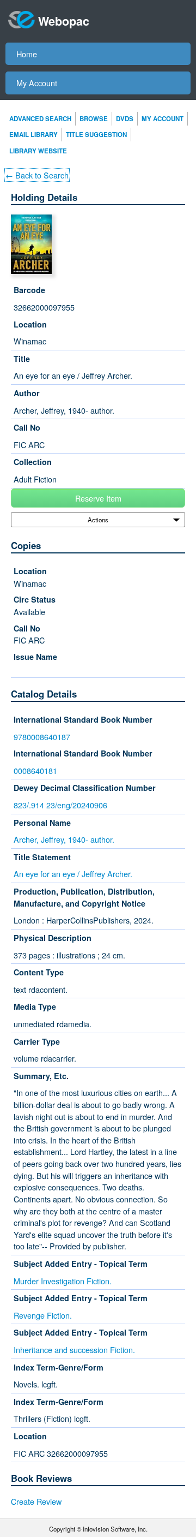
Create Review (36, 1501)
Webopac (63, 21)
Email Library (33, 134)
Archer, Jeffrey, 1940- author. (64, 839)
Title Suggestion (96, 134)
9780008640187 (42, 736)
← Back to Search (37, 175)
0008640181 (35, 770)
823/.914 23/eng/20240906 (60, 805)
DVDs (124, 118)
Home (26, 53)
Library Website (38, 151)
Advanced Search (40, 118)
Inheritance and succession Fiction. (74, 1349)
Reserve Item (98, 498)
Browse (93, 118)
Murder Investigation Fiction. (63, 1280)
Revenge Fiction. (43, 1315)
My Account (36, 82)
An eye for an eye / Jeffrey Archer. (73, 873)
